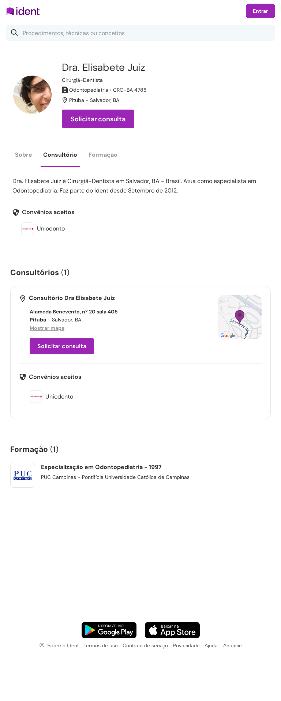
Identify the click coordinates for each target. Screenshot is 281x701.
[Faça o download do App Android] (109, 630)
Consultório (60, 155)
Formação (103, 155)
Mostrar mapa (47, 328)
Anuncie (232, 645)
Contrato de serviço (145, 645)
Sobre (23, 155)
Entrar (260, 11)
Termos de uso (100, 645)
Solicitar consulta (98, 119)
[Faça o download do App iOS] (172, 630)
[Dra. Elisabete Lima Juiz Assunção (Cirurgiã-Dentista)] (32, 95)
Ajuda (211, 645)
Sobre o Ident (63, 645)
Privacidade (186, 645)
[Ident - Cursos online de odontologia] (25, 11)
